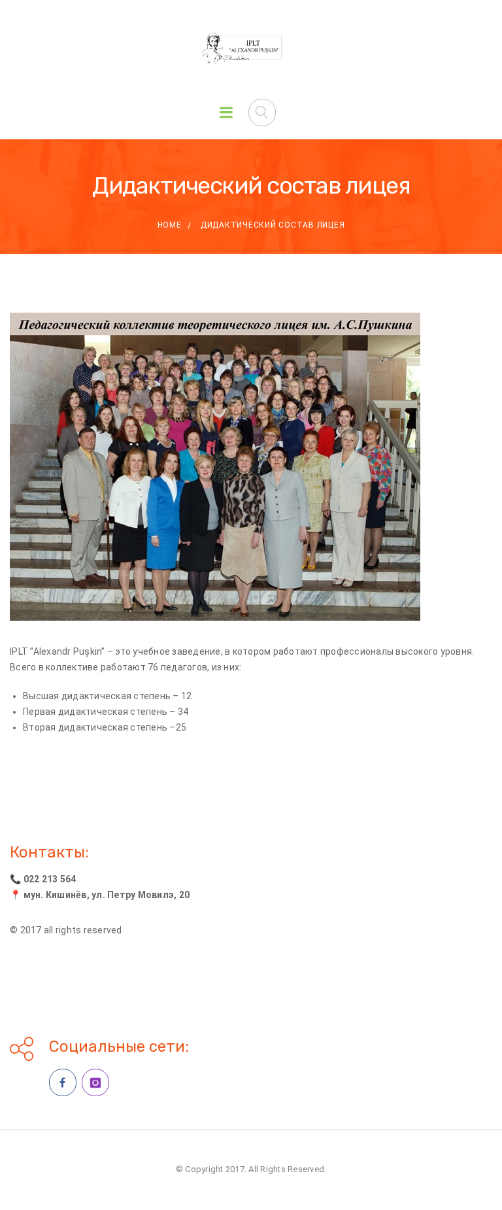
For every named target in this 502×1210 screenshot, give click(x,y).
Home (170, 225)
